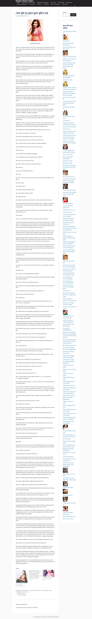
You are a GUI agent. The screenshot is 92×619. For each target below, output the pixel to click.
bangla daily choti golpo (42, 2)
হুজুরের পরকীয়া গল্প (66, 41)
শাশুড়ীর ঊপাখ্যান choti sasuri (69, 385)
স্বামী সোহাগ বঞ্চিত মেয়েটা (67, 80)
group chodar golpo (55, 4)
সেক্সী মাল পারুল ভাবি (66, 129)
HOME (18, 2)
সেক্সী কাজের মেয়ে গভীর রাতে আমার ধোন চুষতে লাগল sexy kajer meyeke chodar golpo (69, 137)
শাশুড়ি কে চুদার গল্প (53, 2)
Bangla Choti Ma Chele (22, 590)
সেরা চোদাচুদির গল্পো (66, 120)
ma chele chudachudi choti (34, 590)
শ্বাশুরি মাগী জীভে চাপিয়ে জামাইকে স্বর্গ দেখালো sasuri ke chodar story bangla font (69, 228)
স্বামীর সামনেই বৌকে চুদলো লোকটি (69, 56)
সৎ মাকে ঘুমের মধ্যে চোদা (67, 212)
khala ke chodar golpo (22, 4)
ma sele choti (25, 592)
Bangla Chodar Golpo (24, 1)
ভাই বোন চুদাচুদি (46, 4)
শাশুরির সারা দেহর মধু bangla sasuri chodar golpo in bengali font (68, 361)
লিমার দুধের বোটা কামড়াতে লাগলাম (69, 516)
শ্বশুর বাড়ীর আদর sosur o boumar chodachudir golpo (68, 286)
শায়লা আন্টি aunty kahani (68, 456)
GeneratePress (55, 617)
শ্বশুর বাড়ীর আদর (66, 291)
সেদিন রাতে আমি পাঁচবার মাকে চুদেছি (69, 127)
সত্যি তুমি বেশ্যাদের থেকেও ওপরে (69, 210)
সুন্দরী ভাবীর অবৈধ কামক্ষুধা (67, 161)
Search (64, 12)
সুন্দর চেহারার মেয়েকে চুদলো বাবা (68, 176)
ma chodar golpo (44, 590)
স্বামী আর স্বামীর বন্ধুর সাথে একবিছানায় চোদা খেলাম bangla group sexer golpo (69, 93)
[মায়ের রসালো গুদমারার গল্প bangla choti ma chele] (22, 576)
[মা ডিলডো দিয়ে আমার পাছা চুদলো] (48, 573)
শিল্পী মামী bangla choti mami (69, 345)
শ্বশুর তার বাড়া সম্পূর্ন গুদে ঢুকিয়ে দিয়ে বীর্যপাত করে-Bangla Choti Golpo (69, 294)
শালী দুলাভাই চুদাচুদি (66, 439)
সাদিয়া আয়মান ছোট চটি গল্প (68, 203)
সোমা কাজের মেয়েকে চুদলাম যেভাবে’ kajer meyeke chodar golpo (69, 103)
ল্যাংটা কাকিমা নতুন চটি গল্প (68, 495)
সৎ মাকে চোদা (39, 4)
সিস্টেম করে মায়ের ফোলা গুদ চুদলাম (69, 190)
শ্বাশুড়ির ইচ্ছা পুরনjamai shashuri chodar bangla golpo (69, 237)
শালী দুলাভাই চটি (32, 4)
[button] (74, 6)
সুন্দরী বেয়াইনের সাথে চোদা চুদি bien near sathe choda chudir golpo (69, 167)
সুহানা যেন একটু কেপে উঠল (68, 154)
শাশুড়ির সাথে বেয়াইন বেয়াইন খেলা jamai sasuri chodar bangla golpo (69, 397)
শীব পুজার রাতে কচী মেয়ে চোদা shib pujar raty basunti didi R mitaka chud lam (69, 341)
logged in (25, 607)
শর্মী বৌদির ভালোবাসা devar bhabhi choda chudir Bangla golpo (68, 464)
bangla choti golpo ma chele (28, 2)
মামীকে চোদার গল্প (69, 2)
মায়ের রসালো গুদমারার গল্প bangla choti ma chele (21, 584)
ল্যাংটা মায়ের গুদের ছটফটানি (68, 487)
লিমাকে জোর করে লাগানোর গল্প (68, 519)
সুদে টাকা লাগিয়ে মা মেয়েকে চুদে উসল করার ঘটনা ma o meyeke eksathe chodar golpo (69, 180)
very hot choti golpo (21, 594)
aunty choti (64, 4)
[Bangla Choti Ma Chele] (35, 575)
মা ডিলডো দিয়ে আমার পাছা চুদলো (47, 577)
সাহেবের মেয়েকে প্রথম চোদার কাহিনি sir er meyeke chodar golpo (69, 194)
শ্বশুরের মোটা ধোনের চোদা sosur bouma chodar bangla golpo (69, 251)
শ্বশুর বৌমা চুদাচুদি (61, 2)
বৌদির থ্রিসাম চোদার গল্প (21, 593)
